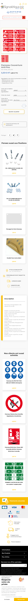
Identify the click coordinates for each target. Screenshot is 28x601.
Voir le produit (14, 159)
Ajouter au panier (14, 111)
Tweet (13, 135)
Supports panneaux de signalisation (12, 124)
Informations (6, 550)
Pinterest (17, 135)
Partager (9, 135)
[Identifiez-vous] (23, 4)
